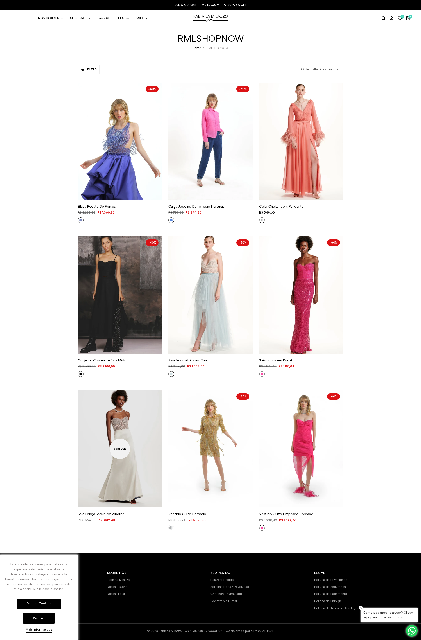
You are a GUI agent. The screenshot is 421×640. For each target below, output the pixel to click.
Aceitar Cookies (39, 603)
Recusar (39, 618)
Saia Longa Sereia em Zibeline (101, 514)
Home (197, 48)
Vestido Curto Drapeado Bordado (286, 514)
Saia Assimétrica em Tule (187, 360)
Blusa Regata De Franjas (97, 206)
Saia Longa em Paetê (275, 360)
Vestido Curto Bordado (187, 514)
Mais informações (39, 629)
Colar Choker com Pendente (281, 206)
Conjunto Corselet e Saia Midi (101, 360)
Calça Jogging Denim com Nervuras (196, 206)
